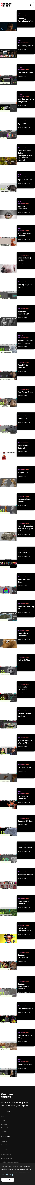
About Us (4, 1141)
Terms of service (6, 1158)
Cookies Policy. (7, 1175)
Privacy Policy (6, 1154)
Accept (7, 1180)
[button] (31, 5)
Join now (4, 1124)
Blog (2, 1116)
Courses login (6, 1128)
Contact (4, 1120)
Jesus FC (4, 1145)
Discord (4, 1132)
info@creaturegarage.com (10, 1162)
